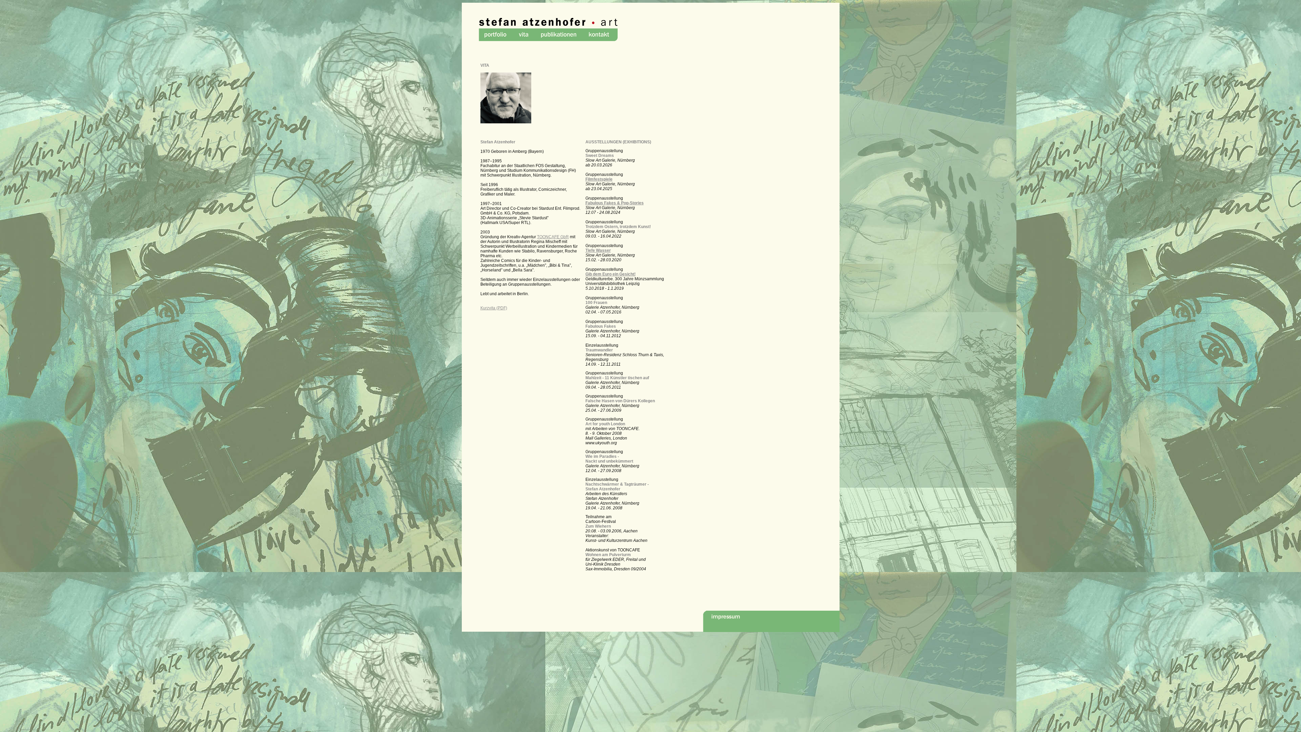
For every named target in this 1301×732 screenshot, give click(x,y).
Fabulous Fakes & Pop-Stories (614, 203)
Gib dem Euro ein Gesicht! (610, 274)
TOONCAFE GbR (553, 237)
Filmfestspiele (599, 179)
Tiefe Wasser (598, 250)
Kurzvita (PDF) (493, 308)
